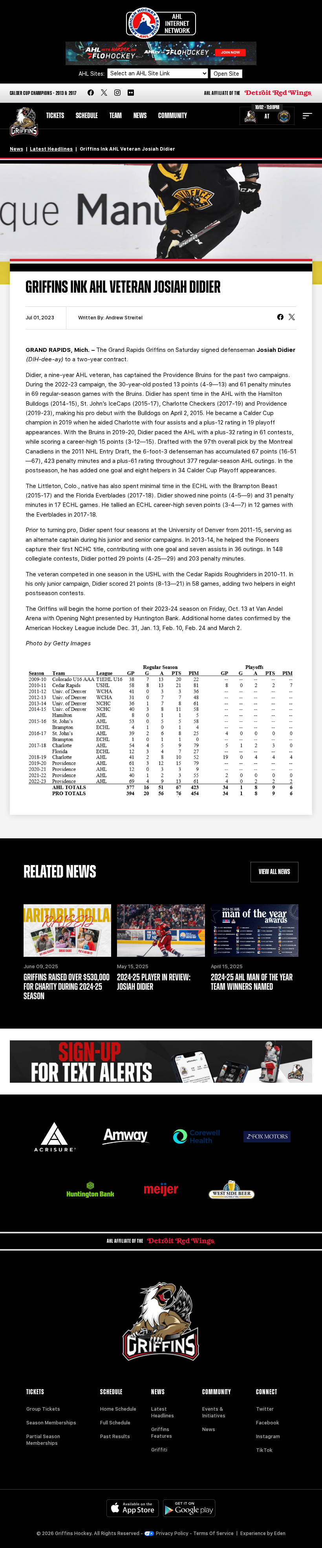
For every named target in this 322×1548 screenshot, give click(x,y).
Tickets (55, 116)
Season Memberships (51, 1423)
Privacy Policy (172, 1533)
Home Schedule (118, 1409)
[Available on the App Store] (132, 1508)
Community (172, 116)
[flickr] (130, 93)
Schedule (87, 116)
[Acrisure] (55, 1136)
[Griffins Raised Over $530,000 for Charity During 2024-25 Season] (68, 930)
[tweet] (291, 317)
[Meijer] (161, 1189)
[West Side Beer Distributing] (231, 1189)
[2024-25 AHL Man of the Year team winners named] (255, 930)
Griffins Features (161, 1433)
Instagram (268, 1436)
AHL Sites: (92, 74)
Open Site (226, 74)
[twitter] (104, 93)
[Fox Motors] (267, 1136)
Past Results (115, 1436)
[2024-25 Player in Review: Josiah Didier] (161, 930)
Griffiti (159, 1450)
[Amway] (125, 1137)
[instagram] (117, 93)
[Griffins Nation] (161, 1061)
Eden (279, 1533)
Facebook (267, 1423)
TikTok (264, 1450)
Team (116, 116)
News (140, 116)
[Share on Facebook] (280, 317)
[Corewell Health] (196, 1136)
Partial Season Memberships (43, 1440)
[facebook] (90, 93)
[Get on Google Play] (189, 1508)
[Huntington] (90, 1190)
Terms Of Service (213, 1533)
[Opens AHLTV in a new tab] (161, 52)
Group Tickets (43, 1409)
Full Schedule (115, 1423)
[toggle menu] (307, 115)
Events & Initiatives (213, 1412)
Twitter (265, 1409)
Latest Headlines (51, 149)
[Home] (24, 122)
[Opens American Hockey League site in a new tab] (161, 23)
